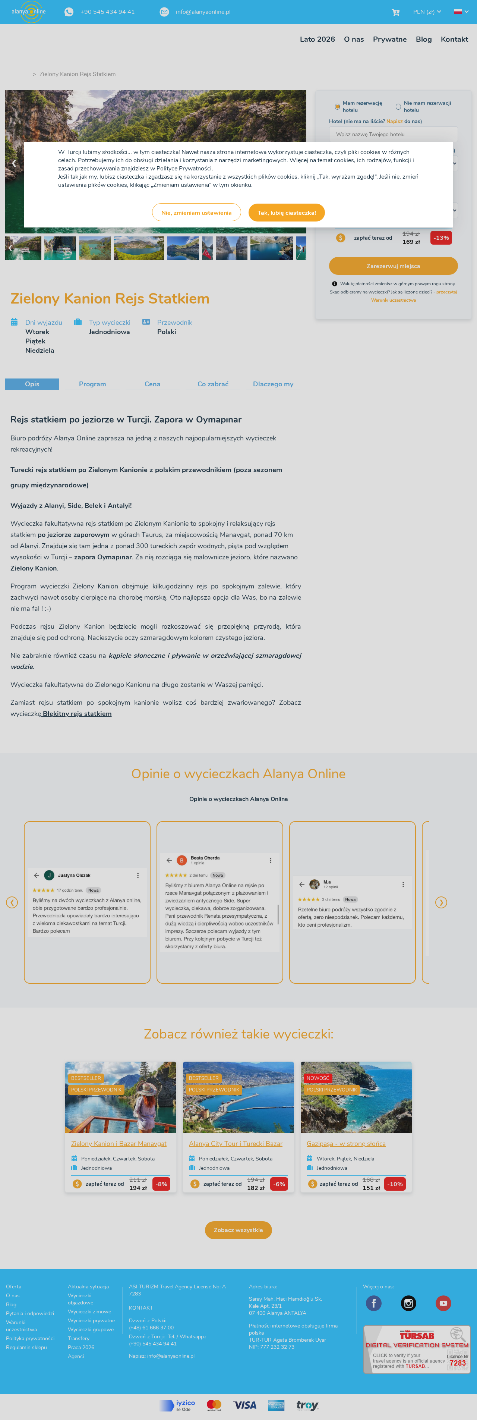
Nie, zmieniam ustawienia (196, 213)
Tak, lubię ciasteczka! (287, 213)
